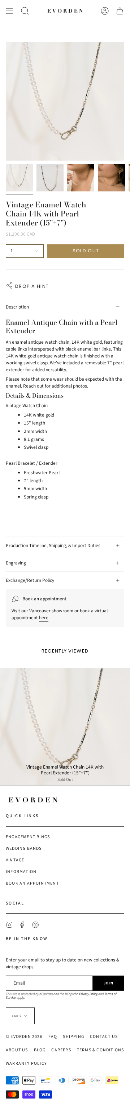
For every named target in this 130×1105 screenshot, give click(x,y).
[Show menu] (9, 11)
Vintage (15, 860)
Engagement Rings (28, 837)
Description (17, 306)
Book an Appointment (32, 883)
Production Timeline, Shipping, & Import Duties (53, 545)
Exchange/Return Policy (30, 580)
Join (108, 983)
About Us (17, 1050)
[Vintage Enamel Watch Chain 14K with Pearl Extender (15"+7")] (65, 726)
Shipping (73, 1037)
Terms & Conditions (100, 1050)
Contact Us (104, 1037)
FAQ (52, 1037)
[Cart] (120, 11)
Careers (61, 1050)
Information (21, 872)
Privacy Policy (88, 994)
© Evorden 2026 (24, 1037)
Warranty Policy (26, 1063)
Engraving (16, 562)
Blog (40, 1050)
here (43, 617)
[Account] (104, 11)
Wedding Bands (24, 848)
